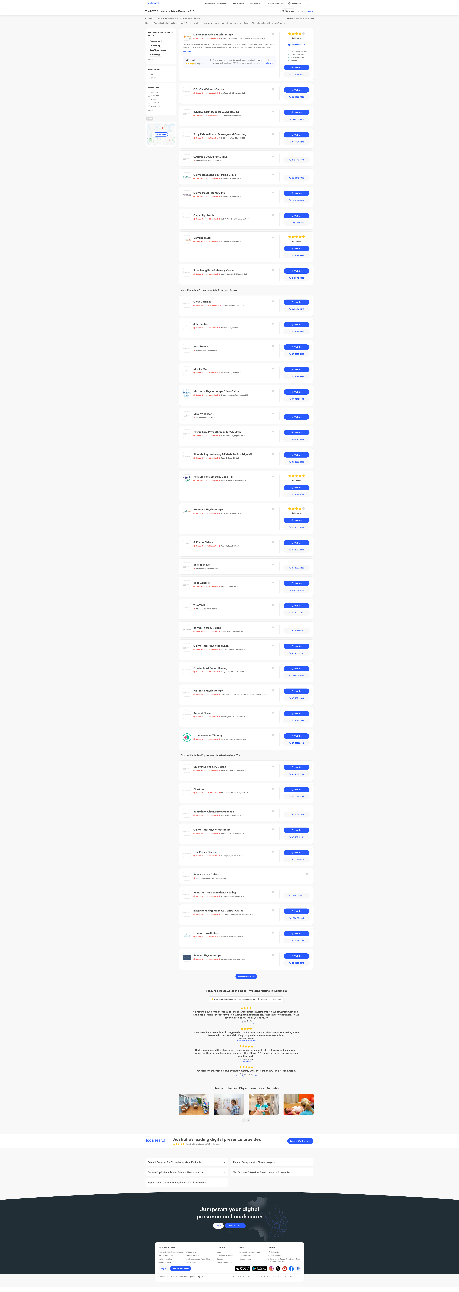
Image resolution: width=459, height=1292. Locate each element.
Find (158, 18)
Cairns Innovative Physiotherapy (246, 1040)
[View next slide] (248, 1120)
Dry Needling (155, 46)
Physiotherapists (168, 18)
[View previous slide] (244, 1120)
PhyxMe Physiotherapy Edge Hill (246, 1076)
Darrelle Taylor (246, 1061)
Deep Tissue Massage (158, 50)
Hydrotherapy (155, 55)
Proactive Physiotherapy (246, 1023)
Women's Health (156, 41)
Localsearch (149, 18)
